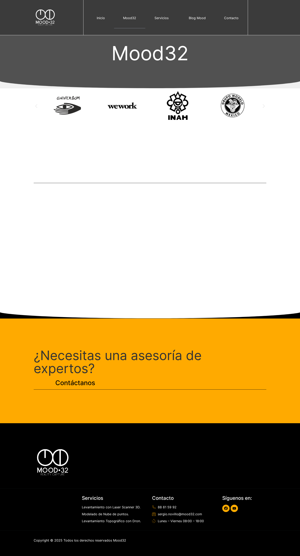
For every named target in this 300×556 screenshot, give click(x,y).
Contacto (231, 18)
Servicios (161, 18)
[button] (36, 106)
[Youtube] (234, 508)
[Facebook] (226, 508)
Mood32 (129, 18)
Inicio (101, 18)
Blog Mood (197, 18)
